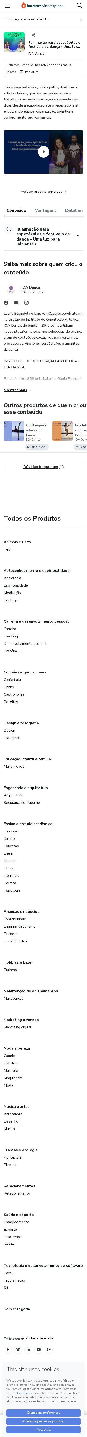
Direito (9, 838)
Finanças (10, 933)
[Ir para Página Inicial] (42, 6)
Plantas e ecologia (21, 1150)
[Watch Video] (43, 152)
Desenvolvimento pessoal (25, 643)
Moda (8, 1085)
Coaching (11, 636)
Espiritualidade (16, 585)
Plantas (10, 1164)
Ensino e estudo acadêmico (28, 823)
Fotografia (12, 737)
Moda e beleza (17, 1048)
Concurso (11, 831)
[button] (38, 235)
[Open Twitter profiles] (18, 1349)
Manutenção (14, 998)
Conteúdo (16, 210)
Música (9, 1128)
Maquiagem (13, 1078)
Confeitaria (12, 679)
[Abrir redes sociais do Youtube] (16, 304)
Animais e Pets (17, 542)
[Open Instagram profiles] (48, 1349)
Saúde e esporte (19, 1214)
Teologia (11, 600)
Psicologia (12, 890)
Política (10, 883)
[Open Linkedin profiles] (28, 1349)
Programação (14, 1280)
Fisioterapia (13, 1236)
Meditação (12, 592)
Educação (11, 846)
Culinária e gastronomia (25, 672)
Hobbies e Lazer (18, 962)
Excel (8, 1273)
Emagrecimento (16, 1222)
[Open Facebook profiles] (8, 1349)
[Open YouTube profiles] (38, 1349)
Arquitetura (13, 795)
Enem (8, 853)
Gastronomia (14, 694)
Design (9, 730)
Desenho (11, 1121)
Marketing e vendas (21, 1019)
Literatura (12, 875)
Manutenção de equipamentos (31, 991)
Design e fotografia (21, 723)
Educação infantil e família (27, 759)
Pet (7, 549)
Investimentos (15, 941)
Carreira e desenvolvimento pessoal (36, 621)
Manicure (11, 1070)
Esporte (10, 1229)
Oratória (10, 651)
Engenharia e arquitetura (26, 787)
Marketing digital (17, 1027)
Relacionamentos (19, 1186)
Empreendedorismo (19, 926)
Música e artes (17, 1106)
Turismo (10, 969)
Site (7, 1287)
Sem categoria (17, 1309)
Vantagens (45, 210)
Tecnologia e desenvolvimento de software (43, 1265)
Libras (8, 868)
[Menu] (7, 5)
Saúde (9, 1244)
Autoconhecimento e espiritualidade (37, 570)
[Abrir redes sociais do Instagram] (26, 304)
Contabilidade (15, 919)
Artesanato (13, 1114)
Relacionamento (17, 1193)
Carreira (10, 628)
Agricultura (13, 1157)
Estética (10, 1063)
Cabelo (9, 1055)
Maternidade (14, 766)
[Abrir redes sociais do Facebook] (6, 304)
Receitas (11, 701)
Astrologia (12, 578)
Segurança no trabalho (22, 802)
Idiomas (10, 860)
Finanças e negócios (21, 911)
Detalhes (74, 210)
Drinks (9, 687)
